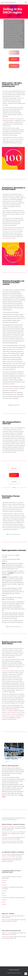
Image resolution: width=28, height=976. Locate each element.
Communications (6, 670)
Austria (4, 882)
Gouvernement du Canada (8, 858)
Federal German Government (9, 841)
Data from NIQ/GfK (18, 349)
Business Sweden (6, 919)
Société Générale (6, 936)
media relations (12, 714)
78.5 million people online (8, 555)
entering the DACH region (9, 238)
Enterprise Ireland (6, 837)
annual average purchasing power (13, 118)
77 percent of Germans (15, 139)
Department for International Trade (11, 832)
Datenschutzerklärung (14, 969)
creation (19, 712)
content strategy (11, 712)
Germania (4, 880)
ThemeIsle (19, 972)
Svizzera (4, 885)
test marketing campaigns (12, 388)
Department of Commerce (8, 826)
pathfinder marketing (7, 710)
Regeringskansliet (6, 915)
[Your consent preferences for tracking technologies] (25, 973)
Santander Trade (6, 932)
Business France (6, 854)
